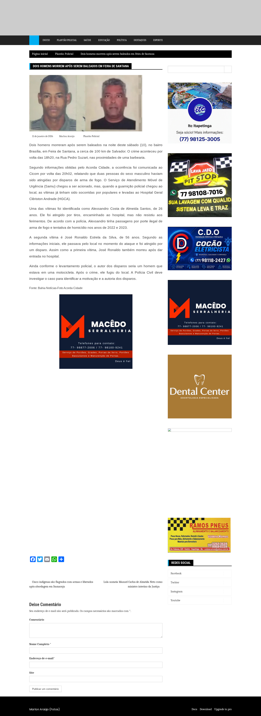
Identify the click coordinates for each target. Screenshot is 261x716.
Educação (104, 40)
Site (31, 672)
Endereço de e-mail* (42, 658)
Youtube (175, 600)
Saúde (87, 40)
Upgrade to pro (223, 709)
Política (122, 40)
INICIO (46, 40)
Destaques (140, 40)
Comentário (36, 619)
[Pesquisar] (228, 69)
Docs (194, 709)
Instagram (177, 591)
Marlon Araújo (67, 136)
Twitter (175, 582)
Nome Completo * (40, 644)
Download (206, 709)
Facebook (176, 573)
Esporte (158, 40)
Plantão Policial (67, 40)
